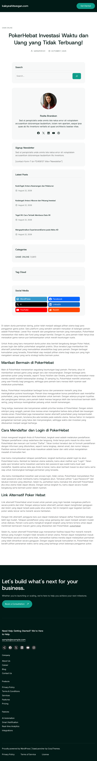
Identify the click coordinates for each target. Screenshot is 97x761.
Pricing (5, 703)
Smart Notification (10, 722)
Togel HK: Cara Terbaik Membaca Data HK (33, 215)
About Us (6, 661)
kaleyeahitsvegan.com (15, 6)
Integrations (7, 730)
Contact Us (7, 673)
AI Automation (8, 718)
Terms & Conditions (11, 691)
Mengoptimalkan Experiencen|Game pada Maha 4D (36, 230)
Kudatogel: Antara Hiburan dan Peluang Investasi (35, 200)
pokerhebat (75, 526)
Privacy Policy (8, 687)
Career (5, 665)
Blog (4, 669)
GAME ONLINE (7, 28)
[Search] (76, 76)
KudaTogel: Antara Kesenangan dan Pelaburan (34, 186)
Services (6, 695)
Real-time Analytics (10, 726)
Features (6, 699)
